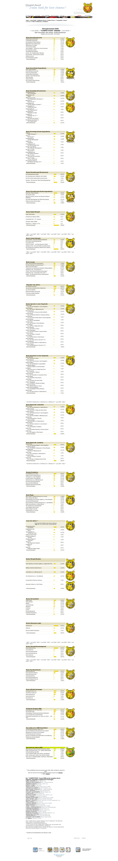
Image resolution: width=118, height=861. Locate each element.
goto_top (29, 838)
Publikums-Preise (41, 20)
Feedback (45, 21)
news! (43, 15)
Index (27, 20)
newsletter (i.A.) (71, 15)
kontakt (84, 838)
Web (34, 21)
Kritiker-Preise (51, 20)
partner (79, 15)
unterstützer (88, 15)
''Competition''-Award (61, 20)
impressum (77, 838)
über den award (55, 15)
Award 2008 (33, 20)
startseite (37, 15)
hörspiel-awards (30, 15)
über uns (62, 15)
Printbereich (39, 21)
